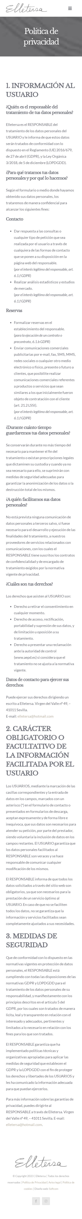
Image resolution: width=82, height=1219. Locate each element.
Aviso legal (55, 1182)
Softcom (53, 1188)
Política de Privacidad (34, 1182)
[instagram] (46, 1201)
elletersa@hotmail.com (36, 716)
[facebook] (36, 1201)
